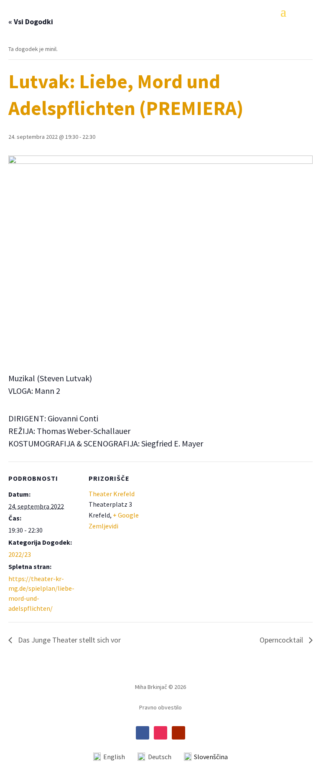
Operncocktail (282, 640)
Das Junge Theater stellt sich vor (68, 640)
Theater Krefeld (112, 494)
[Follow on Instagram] (160, 733)
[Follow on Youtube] (178, 733)
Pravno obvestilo (160, 707)
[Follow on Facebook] (142, 733)
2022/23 (19, 554)
